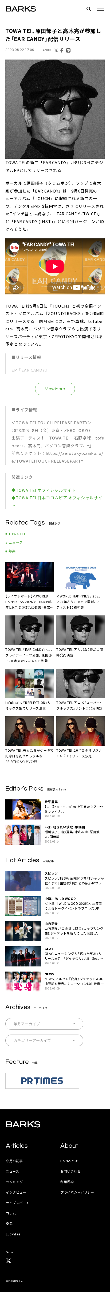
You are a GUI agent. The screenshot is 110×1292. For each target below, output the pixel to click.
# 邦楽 (10, 550)
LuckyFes (13, 1234)
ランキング (14, 1181)
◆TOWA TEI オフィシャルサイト (43, 490)
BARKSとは (69, 1160)
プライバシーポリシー (77, 1192)
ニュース (12, 1171)
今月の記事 (14, 1160)
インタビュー (16, 1192)
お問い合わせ (70, 1171)
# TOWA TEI (15, 533)
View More (55, 389)
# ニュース (14, 542)
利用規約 (67, 1181)
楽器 (9, 1223)
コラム (11, 1213)
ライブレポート (18, 1202)
